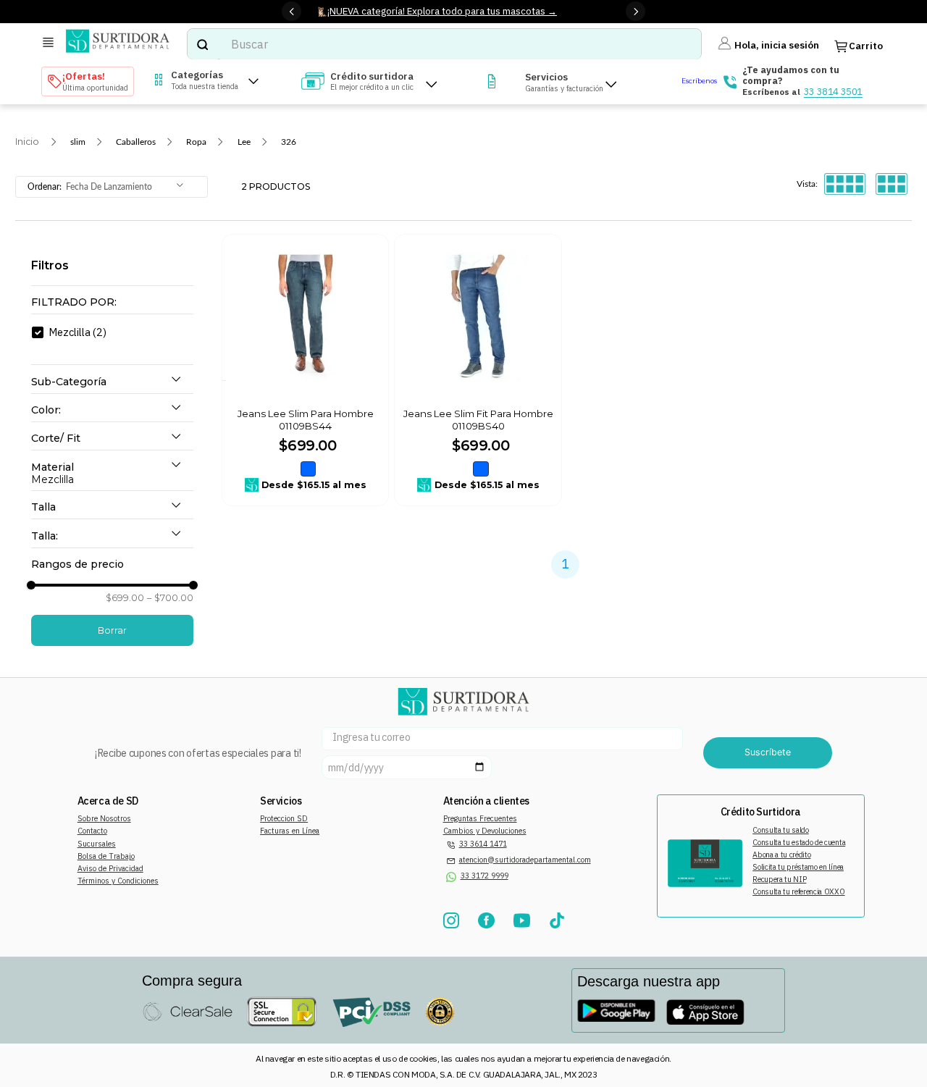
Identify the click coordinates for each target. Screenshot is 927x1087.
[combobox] (444, 44)
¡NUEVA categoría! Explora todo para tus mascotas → (442, 10)
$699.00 (125, 598)
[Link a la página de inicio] (27, 142)
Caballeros (136, 142)
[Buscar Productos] (202, 44)
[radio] (845, 184)
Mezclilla (77, 332)
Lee (244, 142)
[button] (112, 302)
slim (77, 142)
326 (288, 142)
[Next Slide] (635, 11)
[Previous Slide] (291, 11)
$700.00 (170, 598)
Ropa (196, 142)
